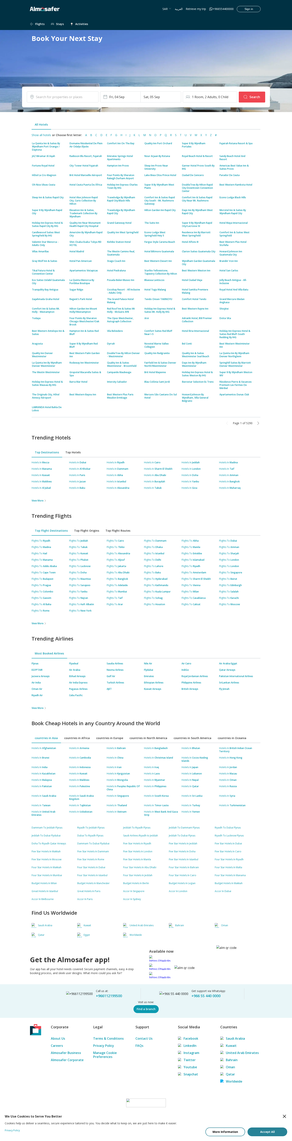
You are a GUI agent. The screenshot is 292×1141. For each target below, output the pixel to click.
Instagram (191, 1053)
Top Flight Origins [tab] (86, 530)
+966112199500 (109, 995)
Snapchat (191, 1074)
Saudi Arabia (235, 1038)
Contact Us (144, 1038)
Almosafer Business (66, 1053)
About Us (58, 1038)
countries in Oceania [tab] (232, 738)
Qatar (230, 1074)
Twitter (190, 1060)
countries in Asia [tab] (46, 738)
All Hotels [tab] (41, 124)
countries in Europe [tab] (109, 738)
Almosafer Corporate (67, 1060)
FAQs (139, 1046)
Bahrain (232, 1060)
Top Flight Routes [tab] (117, 530)
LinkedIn (190, 1046)
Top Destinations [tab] (47, 452)
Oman (230, 1067)
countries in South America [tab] (192, 738)
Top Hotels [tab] (73, 452)
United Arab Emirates (242, 1053)
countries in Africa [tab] (77, 738)
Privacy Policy (103, 1046)
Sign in (249, 9)
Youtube (190, 1067)
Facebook (191, 1038)
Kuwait (231, 1046)
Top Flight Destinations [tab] (51, 530)
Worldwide (234, 1081)
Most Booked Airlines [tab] (49, 653)
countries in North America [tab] (148, 738)
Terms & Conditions (108, 1038)
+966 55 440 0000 (205, 995)
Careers (57, 1046)
